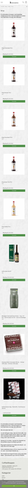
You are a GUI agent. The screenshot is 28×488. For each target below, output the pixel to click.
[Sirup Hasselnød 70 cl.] (14, 122)
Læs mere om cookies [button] (21, 483)
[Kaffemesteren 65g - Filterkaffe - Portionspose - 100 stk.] (14, 392)
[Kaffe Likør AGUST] (14, 256)
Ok (14, 485)
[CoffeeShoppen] (14, 2)
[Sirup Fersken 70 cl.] (14, 77)
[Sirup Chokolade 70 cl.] (14, 33)
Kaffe (3, 475)
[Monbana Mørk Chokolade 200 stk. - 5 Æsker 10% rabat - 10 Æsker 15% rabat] (14, 347)
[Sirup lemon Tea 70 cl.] (14, 167)
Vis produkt (14, 56)
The (3, 479)
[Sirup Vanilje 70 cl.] (14, 211)
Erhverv (3, 477)
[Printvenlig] (26, 6)
